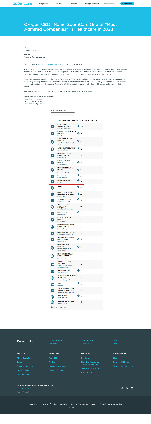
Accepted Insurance (57, 366)
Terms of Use (33, 404)
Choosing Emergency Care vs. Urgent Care (90, 363)
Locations (73, 3)
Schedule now (127, 3)
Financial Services (56, 370)
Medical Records (87, 340)
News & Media (23, 370)
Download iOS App (121, 362)
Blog (115, 358)
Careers (20, 362)
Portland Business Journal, (49, 64)
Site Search (53, 343)
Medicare (116, 340)
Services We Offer (55, 340)
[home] (22, 3)
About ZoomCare (24, 358)
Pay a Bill (53, 358)
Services (59, 3)
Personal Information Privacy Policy (54, 404)
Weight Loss (43, 3)
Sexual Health (86, 372)
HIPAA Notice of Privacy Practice (83, 404)
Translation (85, 358)
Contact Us (85, 343)
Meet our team (23, 374)
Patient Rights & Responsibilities (110, 404)
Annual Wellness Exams (91, 368)
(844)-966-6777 (23, 389)
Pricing (52, 362)
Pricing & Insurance (92, 3)
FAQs (115, 343)
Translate (120, 376)
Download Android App (123, 366)
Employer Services (25, 366)
